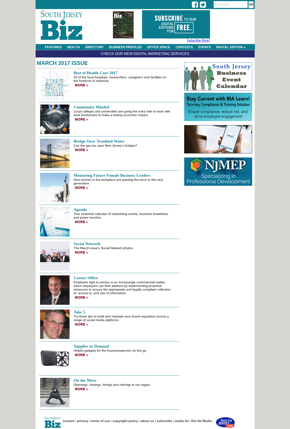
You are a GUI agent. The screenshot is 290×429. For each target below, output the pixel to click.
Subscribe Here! (198, 40)
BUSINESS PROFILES (125, 47)
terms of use (100, 421)
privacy (82, 421)
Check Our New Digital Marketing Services (145, 54)
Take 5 (79, 312)
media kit (182, 421)
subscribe (164, 421)
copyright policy (125, 421)
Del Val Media (201, 421)
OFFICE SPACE (158, 47)
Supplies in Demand (91, 346)
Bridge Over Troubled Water (99, 141)
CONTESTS (184, 47)
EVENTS (204, 47)
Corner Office (86, 278)
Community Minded (91, 107)
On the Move (85, 380)
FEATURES (53, 47)
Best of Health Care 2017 (96, 73)
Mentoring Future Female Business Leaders (112, 175)
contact (69, 421)
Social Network (87, 243)
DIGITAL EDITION (230, 47)
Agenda (80, 209)
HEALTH (73, 47)
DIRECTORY (94, 47)
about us (147, 421)
